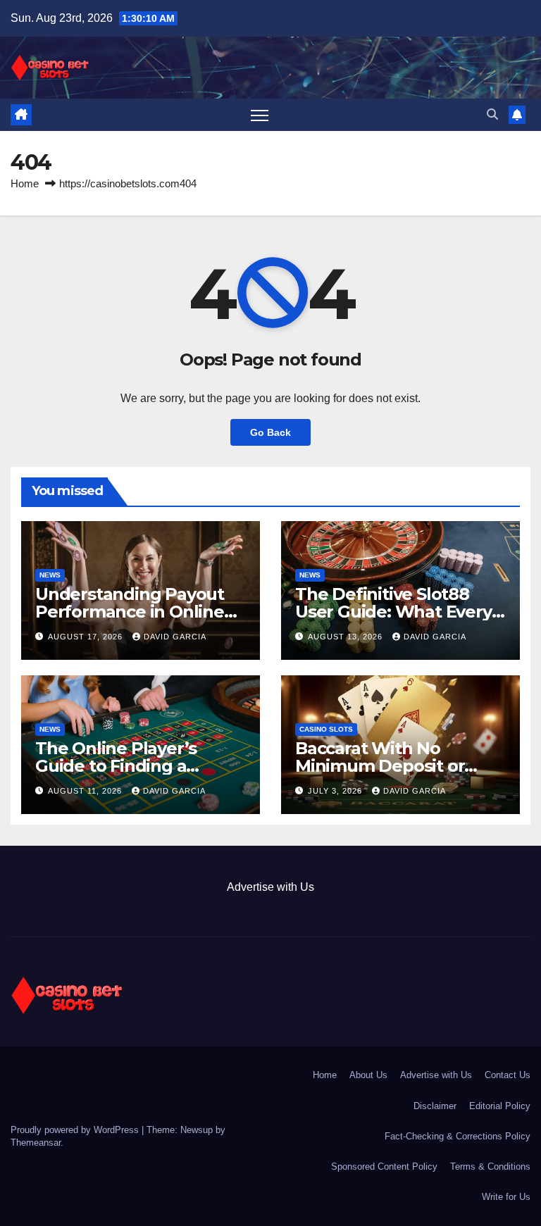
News (50, 575)
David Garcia (175, 636)
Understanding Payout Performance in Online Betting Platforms (129, 611)
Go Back (270, 432)
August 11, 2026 (86, 791)
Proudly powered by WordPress (76, 1130)
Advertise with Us (270, 887)
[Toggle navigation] (259, 115)
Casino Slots (326, 729)
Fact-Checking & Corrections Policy (457, 1136)
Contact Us (507, 1075)
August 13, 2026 (346, 636)
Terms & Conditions (490, 1166)
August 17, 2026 (86, 636)
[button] (492, 114)
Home (25, 183)
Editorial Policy (499, 1106)
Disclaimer (434, 1106)
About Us (368, 1075)
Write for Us (506, 1196)
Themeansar (36, 1142)
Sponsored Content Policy (384, 1166)
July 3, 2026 (336, 791)
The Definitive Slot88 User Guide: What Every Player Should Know (393, 611)
